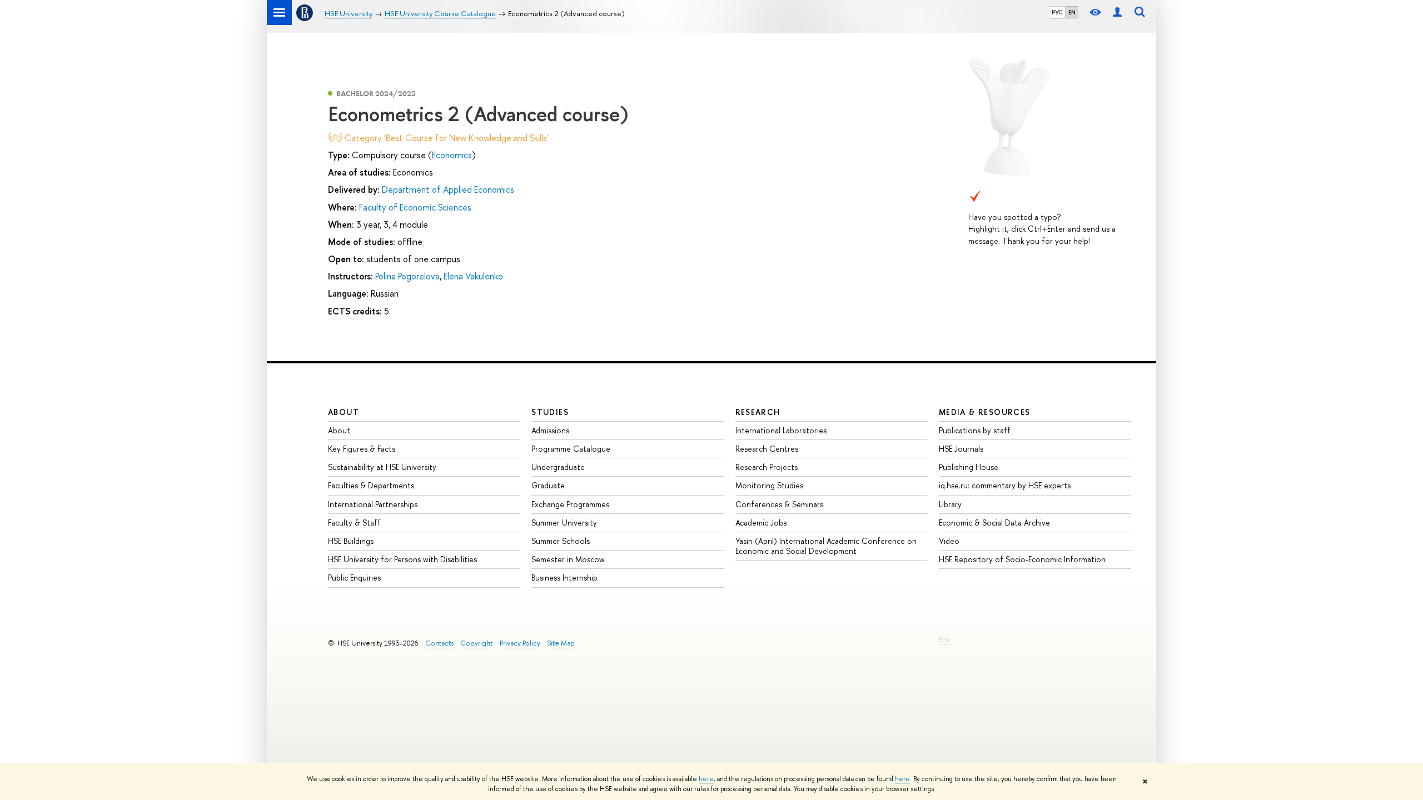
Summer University (564, 522)
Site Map (561, 643)
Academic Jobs (761, 522)
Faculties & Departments (371, 485)
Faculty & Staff (354, 522)
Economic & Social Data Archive (994, 522)
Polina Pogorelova (407, 276)
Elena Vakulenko (473, 276)
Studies (550, 412)
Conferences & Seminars (779, 504)
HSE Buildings (351, 541)
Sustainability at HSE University (382, 467)
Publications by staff (975, 430)
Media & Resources (985, 412)
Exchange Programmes (570, 504)
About (343, 412)
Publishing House (968, 467)
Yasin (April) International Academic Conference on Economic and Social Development (826, 546)
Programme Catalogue (570, 448)
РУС (1057, 12)
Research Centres (766, 448)
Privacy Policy (520, 643)
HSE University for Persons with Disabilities (402, 559)
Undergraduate (558, 467)
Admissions (550, 430)
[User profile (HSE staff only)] (1117, 12)
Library (950, 504)
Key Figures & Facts (361, 448)
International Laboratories (781, 430)
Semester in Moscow (568, 559)
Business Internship (564, 577)
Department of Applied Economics (448, 189)
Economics (452, 155)
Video (949, 541)
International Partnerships (372, 504)
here (706, 778)
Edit (945, 639)
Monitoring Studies (769, 485)
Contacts (439, 643)
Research (758, 412)
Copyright (476, 643)
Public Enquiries (354, 577)
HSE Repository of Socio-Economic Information (1022, 559)
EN (1072, 12)
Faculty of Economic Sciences (415, 207)
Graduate (548, 485)
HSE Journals (961, 448)
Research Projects (766, 467)
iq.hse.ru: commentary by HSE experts (1005, 485)
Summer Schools (560, 541)
